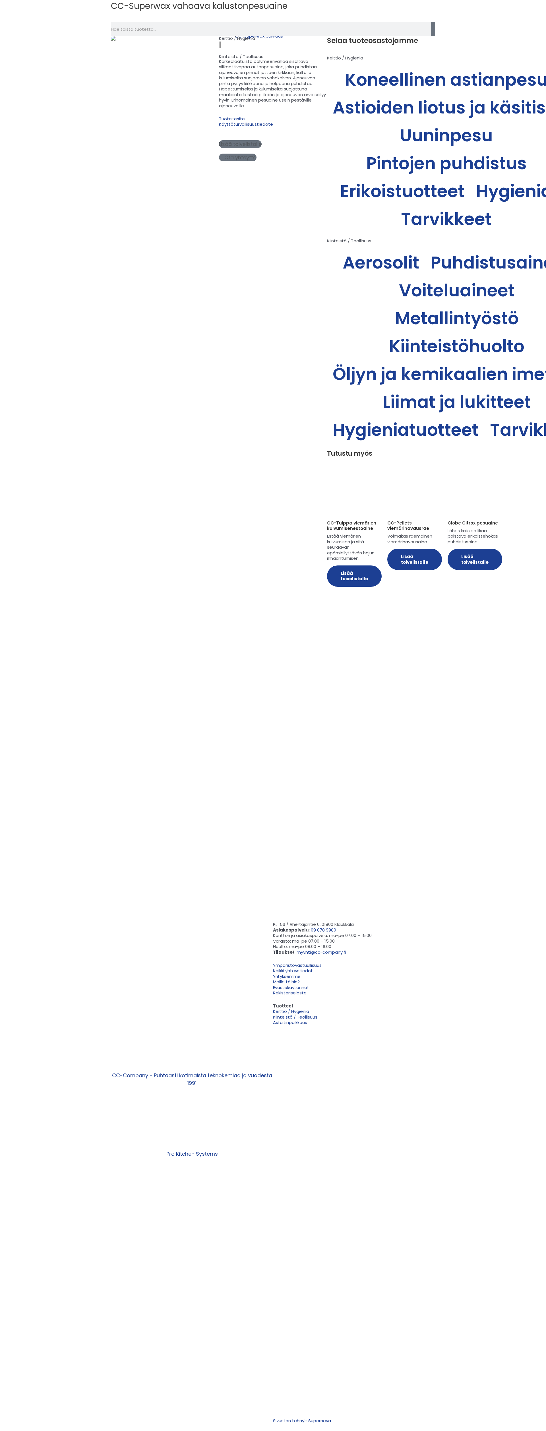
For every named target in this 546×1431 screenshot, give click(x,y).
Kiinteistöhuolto (456, 346)
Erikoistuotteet (402, 191)
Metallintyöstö (457, 318)
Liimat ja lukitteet (457, 402)
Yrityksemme (287, 976)
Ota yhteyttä (363, 14)
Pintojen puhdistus (446, 163)
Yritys (329, 14)
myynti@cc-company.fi (321, 952)
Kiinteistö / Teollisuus (241, 56)
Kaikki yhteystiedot (293, 971)
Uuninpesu (446, 135)
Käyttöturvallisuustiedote (246, 124)
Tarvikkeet (446, 219)
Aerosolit (381, 262)
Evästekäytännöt (291, 987)
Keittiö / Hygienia (237, 38)
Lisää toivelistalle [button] (354, 576)
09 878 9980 (323, 930)
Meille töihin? (286, 982)
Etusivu (201, 14)
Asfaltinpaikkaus (290, 1022)
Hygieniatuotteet (406, 430)
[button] (240, 144)
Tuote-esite (232, 119)
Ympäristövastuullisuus (282, 14)
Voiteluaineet (457, 290)
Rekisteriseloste (290, 993)
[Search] (433, 29)
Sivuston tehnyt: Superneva (302, 1421)
